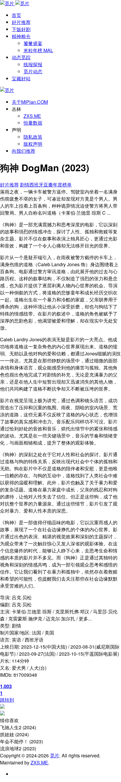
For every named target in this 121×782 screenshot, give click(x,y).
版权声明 (32, 143)
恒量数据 (32, 122)
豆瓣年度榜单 (57, 184)
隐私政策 (32, 136)
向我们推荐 (23, 150)
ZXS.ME (32, 116)
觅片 (54, 755)
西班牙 (36, 184)
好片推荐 (9, 184)
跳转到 (7, 699)
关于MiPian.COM (30, 102)
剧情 (24, 184)
